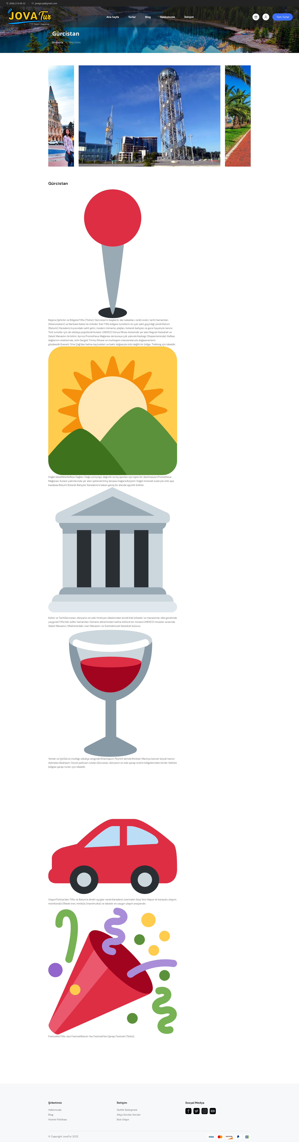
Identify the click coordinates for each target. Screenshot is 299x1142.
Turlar (132, 17)
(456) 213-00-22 (17, 3)
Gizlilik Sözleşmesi (127, 1109)
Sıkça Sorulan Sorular (129, 1114)
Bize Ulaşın (123, 1119)
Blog (148, 17)
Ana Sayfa (113, 17)
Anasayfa (57, 42)
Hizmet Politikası (57, 1119)
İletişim (189, 17)
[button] (255, 17)
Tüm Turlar (283, 17)
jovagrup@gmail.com (46, 3)
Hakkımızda (167, 17)
